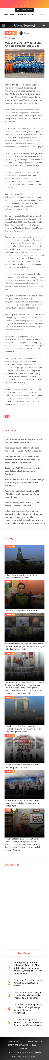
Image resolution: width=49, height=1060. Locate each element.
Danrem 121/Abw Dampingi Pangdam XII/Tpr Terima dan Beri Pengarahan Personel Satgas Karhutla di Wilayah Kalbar (24, 646)
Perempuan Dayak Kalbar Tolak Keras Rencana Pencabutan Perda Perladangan (23, 449)
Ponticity (10, 33)
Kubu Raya (10, 615)
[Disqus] (24, 905)
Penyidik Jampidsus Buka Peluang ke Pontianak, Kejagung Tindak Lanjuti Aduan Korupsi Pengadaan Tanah (23, 729)
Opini (8, 582)
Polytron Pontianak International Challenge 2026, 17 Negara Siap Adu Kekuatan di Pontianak (24, 482)
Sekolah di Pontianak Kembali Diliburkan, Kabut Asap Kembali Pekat (22, 766)
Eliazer (27, 33)
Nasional (9, 697)
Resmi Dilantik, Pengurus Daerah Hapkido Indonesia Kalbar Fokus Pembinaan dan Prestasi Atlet (22, 803)
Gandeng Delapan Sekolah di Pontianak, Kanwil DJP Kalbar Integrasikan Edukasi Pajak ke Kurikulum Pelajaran (23, 459)
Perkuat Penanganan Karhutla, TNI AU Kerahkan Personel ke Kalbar (22, 504)
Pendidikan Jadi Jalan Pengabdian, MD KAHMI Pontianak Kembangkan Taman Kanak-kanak (22, 494)
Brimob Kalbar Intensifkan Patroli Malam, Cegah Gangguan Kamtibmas (23, 440)
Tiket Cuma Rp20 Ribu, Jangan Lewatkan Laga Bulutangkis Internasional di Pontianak (23, 471)
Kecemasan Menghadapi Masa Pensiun (22, 610)
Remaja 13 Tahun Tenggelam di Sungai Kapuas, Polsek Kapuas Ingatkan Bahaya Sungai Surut (24, 16)
